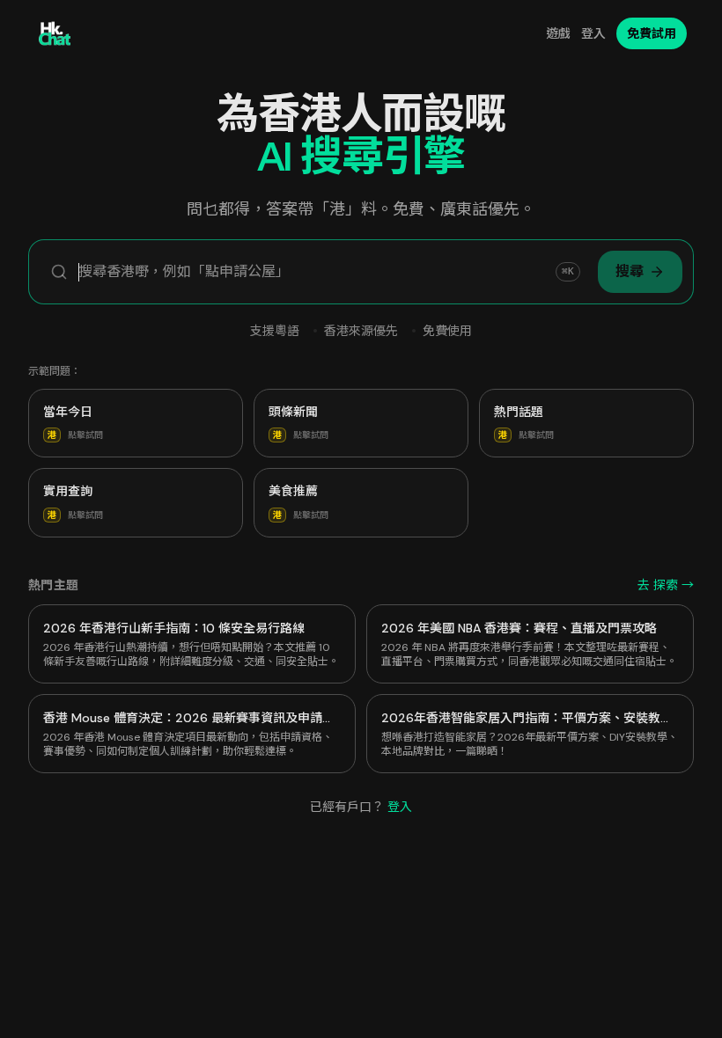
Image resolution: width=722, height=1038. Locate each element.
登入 (593, 33)
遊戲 (558, 33)
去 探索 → (665, 585)
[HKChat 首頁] (54, 33)
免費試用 (651, 33)
